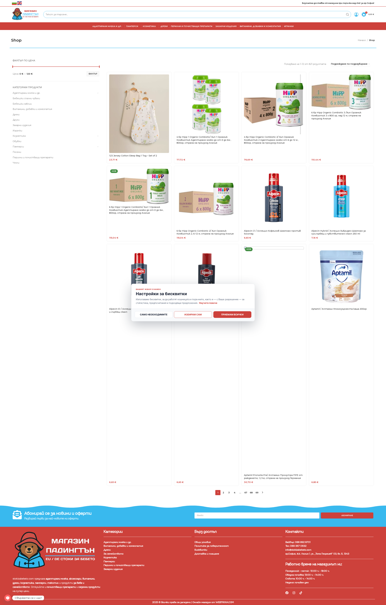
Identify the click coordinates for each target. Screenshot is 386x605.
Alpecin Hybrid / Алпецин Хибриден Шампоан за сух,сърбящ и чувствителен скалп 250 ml (338, 232)
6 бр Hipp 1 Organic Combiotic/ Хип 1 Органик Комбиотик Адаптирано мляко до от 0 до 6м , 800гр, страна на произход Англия (136, 210)
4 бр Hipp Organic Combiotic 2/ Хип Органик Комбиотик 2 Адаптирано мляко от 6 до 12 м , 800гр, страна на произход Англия (271, 140)
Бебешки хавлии (22, 103)
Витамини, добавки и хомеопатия (32, 109)
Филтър (93, 74)
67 (245, 492)
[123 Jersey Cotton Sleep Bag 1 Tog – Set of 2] (139, 113)
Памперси (18, 146)
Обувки (17, 141)
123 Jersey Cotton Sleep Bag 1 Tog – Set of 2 (133, 155)
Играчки (17, 130)
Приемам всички (232, 314)
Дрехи (16, 114)
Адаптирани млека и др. (26, 93)
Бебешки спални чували (26, 98)
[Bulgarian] (14, 3)
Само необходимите (153, 314)
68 (251, 492)
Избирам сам (193, 314)
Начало (362, 40)
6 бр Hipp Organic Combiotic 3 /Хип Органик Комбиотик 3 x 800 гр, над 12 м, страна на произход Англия (336, 115)
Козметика (19, 136)
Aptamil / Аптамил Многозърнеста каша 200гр (339, 309)
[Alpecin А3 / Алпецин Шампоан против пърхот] (206, 276)
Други (16, 119)
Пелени (17, 152)
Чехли (16, 162)
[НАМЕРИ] (347, 14)
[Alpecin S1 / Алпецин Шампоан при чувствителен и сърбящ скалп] (139, 276)
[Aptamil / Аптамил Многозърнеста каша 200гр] (341, 276)
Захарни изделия (22, 125)
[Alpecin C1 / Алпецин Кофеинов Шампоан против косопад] (274, 198)
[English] (19, 3)
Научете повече (208, 303)
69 (257, 492)
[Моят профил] (356, 14)
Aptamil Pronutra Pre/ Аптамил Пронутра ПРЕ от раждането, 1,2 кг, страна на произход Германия (273, 476)
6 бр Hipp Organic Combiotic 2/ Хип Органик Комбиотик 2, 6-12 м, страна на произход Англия (205, 232)
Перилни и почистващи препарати (33, 157)
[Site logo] (26, 14)
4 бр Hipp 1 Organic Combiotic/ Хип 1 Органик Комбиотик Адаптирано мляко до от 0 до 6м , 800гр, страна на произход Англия (204, 140)
